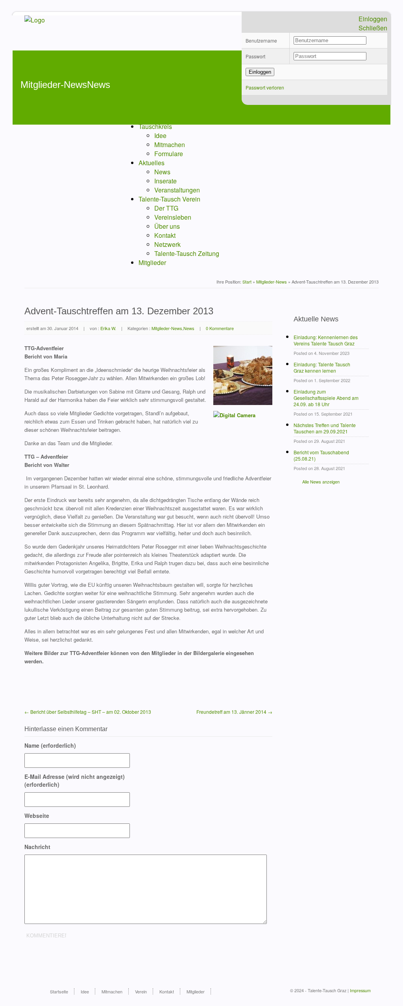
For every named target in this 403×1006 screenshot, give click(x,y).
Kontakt (165, 235)
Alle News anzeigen (321, 481)
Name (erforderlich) (50, 745)
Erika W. (108, 328)
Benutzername (261, 40)
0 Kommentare (220, 328)
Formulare (168, 153)
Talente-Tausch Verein (169, 198)
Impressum (360, 990)
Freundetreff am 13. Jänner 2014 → (234, 711)
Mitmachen (169, 144)
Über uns (167, 226)
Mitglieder (152, 262)
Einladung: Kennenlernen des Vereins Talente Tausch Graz (326, 340)
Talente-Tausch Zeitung (186, 253)
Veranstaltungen (177, 189)
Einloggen (373, 18)
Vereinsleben (172, 217)
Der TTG (166, 208)
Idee (160, 135)
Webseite (36, 815)
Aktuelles (152, 162)
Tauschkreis (155, 126)
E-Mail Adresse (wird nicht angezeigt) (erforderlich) (74, 780)
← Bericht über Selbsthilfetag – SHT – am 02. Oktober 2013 (87, 711)
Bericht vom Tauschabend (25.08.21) (321, 455)
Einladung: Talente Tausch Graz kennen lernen (322, 367)
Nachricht (37, 847)
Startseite (59, 991)
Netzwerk (167, 244)
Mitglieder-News (271, 281)
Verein (141, 991)
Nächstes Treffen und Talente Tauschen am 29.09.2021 (325, 428)
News (162, 171)
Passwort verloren (265, 87)
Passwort (255, 56)
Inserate (165, 180)
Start (246, 281)
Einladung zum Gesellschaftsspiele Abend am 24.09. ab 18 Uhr (326, 397)
